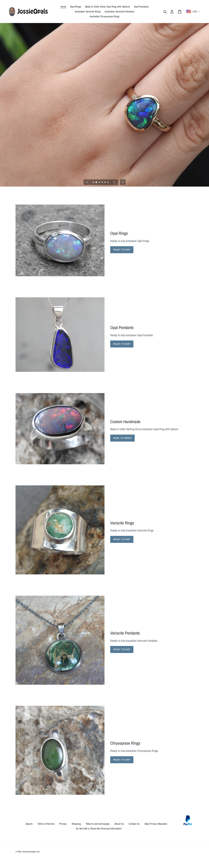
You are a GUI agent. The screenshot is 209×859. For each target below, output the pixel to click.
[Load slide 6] (108, 182)
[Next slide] (114, 182)
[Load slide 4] (102, 182)
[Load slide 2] (96, 182)
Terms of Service (46, 824)
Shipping (76, 824)
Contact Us (134, 824)
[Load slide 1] (94, 182)
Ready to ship (121, 539)
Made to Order (122, 438)
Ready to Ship (121, 249)
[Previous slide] (87, 182)
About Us (119, 824)
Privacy (63, 824)
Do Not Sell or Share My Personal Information (99, 828)
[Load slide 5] (105, 182)
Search (29, 824)
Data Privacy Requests (156, 824)
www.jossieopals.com (31, 851)
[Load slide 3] (99, 182)
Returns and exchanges (98, 824)
